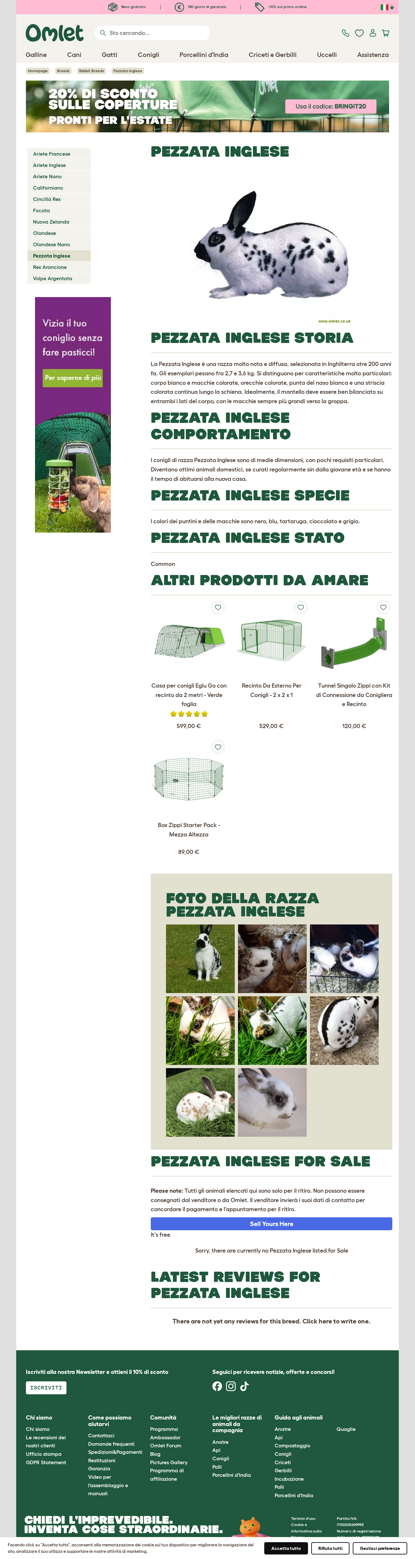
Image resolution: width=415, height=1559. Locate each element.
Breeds (63, 71)
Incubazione (289, 1479)
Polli (217, 1467)
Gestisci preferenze (380, 1548)
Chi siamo (38, 1429)
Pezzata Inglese (51, 256)
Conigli (220, 1458)
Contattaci (101, 1435)
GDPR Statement (46, 1462)
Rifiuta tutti (330, 1548)
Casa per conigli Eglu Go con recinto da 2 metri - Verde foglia (189, 695)
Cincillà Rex (47, 199)
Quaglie (346, 1429)
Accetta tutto (286, 1548)
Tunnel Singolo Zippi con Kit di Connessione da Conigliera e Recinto (354, 695)
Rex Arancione (50, 267)
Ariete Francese (51, 154)
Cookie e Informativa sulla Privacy (306, 1530)
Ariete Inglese (49, 165)
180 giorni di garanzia (206, 7)
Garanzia (99, 1468)
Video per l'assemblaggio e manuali (108, 1485)
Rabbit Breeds (91, 71)
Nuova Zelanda (51, 222)
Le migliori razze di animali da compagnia (237, 1424)
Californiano (48, 188)
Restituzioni (101, 1460)
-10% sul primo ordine (287, 7)
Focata (41, 210)
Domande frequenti (111, 1444)
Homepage (38, 71)
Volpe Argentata (52, 278)
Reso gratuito (133, 7)
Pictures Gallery (168, 1462)
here (325, 1321)
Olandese (44, 233)
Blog (155, 1454)
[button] (332, 1417)
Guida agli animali (299, 1417)
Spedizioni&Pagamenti (115, 1452)
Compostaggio (292, 1445)
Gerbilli (283, 1470)
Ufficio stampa (44, 1454)
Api (216, 1450)
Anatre (220, 1442)
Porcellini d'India (231, 1475)
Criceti (283, 1462)
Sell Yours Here (271, 1223)
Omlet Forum (165, 1445)
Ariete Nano (47, 176)
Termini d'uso (303, 1518)
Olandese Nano (51, 244)
